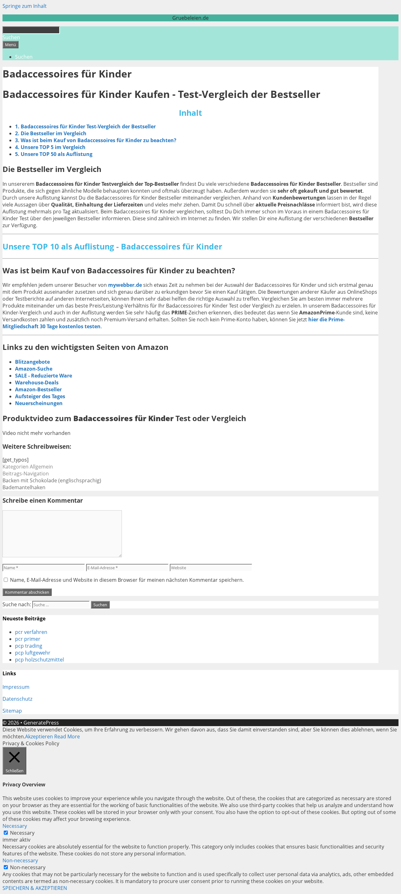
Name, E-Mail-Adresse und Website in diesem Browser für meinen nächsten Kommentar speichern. (127, 579)
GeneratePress (41, 722)
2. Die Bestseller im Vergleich (50, 133)
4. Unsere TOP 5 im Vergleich (50, 147)
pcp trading (28, 645)
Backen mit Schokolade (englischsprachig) (52, 480)
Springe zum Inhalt (25, 6)
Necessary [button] (15, 825)
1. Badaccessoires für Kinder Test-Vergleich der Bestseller (85, 126)
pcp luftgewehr (32, 652)
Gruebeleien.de (190, 17)
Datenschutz (17, 698)
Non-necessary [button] (20, 860)
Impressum (16, 686)
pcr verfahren (31, 632)
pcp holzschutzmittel (39, 659)
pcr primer (27, 638)
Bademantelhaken (24, 487)
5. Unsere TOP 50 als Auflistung (53, 154)
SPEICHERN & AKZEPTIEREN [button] (35, 888)
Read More (67, 736)
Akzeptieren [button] (39, 736)
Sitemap (12, 710)
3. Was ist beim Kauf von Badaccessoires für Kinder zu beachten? (95, 140)
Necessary (22, 832)
